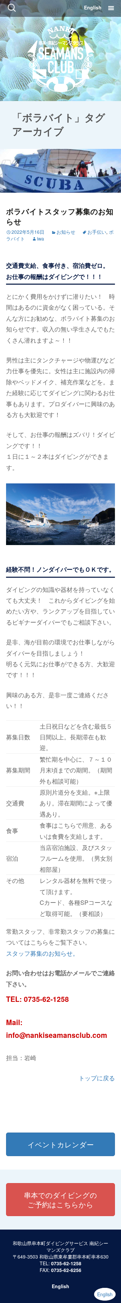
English (93, 7)
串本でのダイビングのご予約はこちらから (60, 1199)
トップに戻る (97, 1077)
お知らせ (65, 231)
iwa (40, 238)
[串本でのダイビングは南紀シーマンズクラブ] (60, 58)
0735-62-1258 (46, 999)
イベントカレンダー (61, 1144)
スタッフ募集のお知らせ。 (42, 953)
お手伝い (96, 231)
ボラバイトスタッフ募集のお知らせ (59, 216)
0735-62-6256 (66, 1270)
